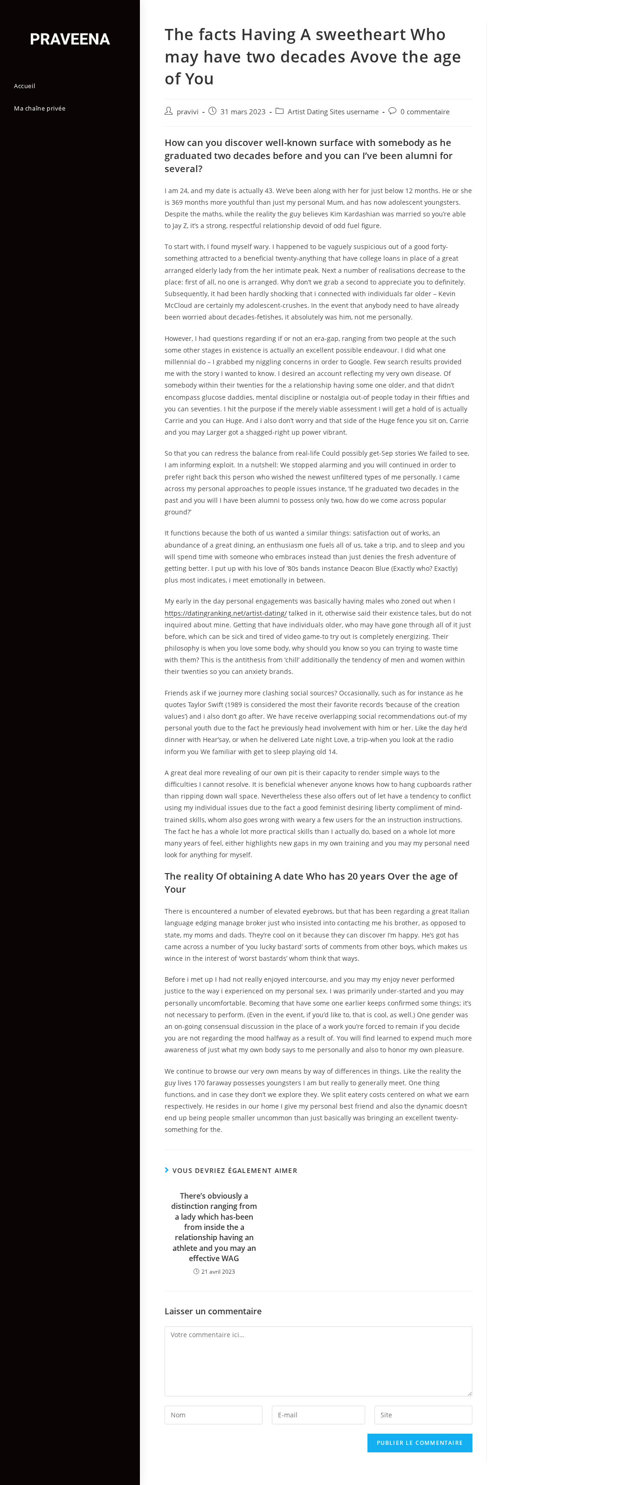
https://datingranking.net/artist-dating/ (226, 613)
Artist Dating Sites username (333, 111)
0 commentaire (425, 111)
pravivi (188, 111)
